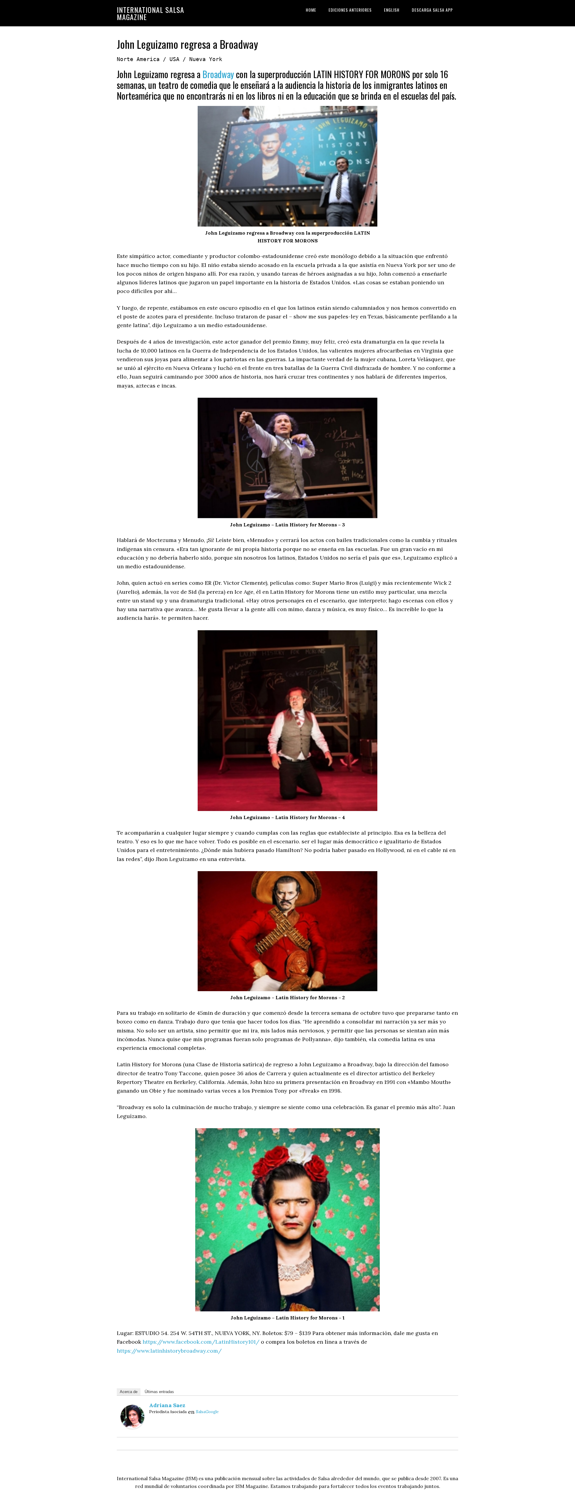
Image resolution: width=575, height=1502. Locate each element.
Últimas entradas (159, 1391)
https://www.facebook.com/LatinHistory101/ (201, 1341)
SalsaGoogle (207, 1411)
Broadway (218, 74)
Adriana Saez (167, 1405)
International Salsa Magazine (150, 13)
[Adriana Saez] (132, 1426)
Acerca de (128, 1391)
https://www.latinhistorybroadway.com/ (169, 1350)
